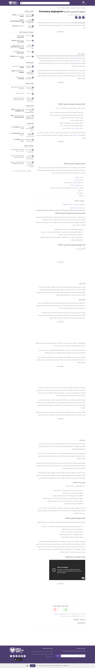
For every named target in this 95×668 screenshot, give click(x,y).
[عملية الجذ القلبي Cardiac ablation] (29, 15)
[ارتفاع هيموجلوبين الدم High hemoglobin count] (29, 111)
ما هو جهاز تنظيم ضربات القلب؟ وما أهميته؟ (74, 204)
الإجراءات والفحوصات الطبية (73, 8)
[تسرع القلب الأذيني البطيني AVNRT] (29, 67)
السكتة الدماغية (79, 180)
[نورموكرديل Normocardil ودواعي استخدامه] (29, 135)
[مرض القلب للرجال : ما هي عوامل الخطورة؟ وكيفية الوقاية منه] (29, 164)
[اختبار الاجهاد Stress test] (29, 26)
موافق (32, 665)
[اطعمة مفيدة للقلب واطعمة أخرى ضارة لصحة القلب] (29, 157)
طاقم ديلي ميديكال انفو (58, 614)
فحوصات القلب (61, 8)
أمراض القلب (55, 63)
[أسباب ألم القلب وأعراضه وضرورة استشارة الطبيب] (29, 99)
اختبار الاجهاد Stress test (18, 26)
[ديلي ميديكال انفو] (13, 3)
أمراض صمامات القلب (77, 128)
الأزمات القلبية (79, 177)
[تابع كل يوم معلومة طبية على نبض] (22, 171)
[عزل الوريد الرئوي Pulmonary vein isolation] (29, 41)
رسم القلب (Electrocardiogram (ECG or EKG (17, 21)
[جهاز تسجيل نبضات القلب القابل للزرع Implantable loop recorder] (29, 47)
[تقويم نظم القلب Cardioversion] (29, 36)
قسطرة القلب (77, 61)
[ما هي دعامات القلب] (29, 94)
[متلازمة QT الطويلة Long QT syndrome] (29, 72)
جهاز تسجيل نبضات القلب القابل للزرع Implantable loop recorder (17, 47)
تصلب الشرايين (46, 526)
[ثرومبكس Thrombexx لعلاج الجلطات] (29, 128)
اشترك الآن (58, 655)
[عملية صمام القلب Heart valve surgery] (29, 56)
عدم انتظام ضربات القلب (76, 185)
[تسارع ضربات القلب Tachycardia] (29, 78)
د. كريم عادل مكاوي (75, 614)
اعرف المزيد (39, 665)
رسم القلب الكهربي (73, 135)
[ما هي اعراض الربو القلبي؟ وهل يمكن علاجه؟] (29, 88)
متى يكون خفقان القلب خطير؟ (77, 208)
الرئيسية (83, 8)
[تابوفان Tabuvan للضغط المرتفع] (29, 140)
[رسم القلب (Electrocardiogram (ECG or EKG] (29, 21)
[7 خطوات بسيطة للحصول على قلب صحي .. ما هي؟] (29, 151)
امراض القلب (82, 619)
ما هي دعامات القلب (19, 93)
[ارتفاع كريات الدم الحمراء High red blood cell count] (29, 117)
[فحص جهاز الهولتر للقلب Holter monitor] (29, 52)
